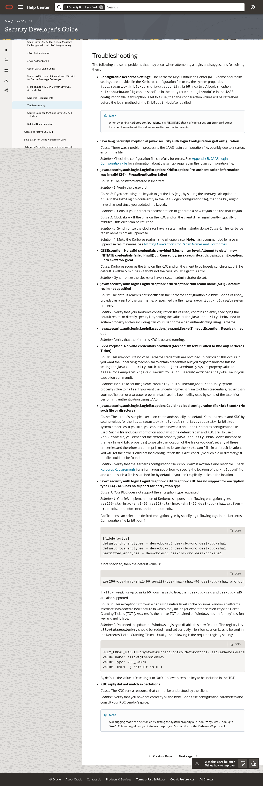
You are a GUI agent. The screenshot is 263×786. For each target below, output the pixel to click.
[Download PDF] (6, 80)
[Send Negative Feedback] (242, 763)
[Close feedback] (197, 763)
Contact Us (94, 779)
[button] (20, 7)
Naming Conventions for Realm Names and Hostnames (185, 244)
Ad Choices (207, 779)
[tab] (164, 530)
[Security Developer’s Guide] (6, 70)
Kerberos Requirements (117, 469)
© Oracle (55, 779)
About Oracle (74, 779)
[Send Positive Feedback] (253, 763)
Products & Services (118, 779)
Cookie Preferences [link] (182, 779)
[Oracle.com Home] (9, 7)
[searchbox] (174, 7)
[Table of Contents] (6, 50)
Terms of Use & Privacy (150, 779)
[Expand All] (6, 60)
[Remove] (101, 7)
